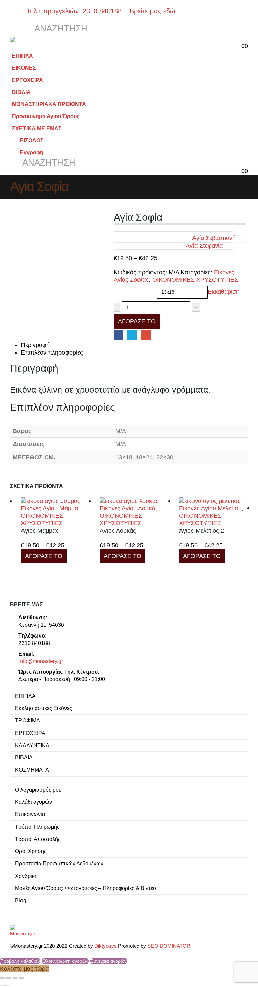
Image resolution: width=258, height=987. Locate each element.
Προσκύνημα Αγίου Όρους (45, 116)
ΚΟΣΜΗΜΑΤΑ (32, 770)
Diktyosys (105, 946)
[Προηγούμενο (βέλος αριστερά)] (2, 985)
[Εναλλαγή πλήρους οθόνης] (8, 978)
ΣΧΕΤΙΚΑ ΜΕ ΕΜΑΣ (37, 128)
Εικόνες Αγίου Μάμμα (49, 508)
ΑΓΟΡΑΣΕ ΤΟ (137, 321)
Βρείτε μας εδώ (151, 11)
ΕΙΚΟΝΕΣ (24, 68)
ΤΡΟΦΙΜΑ (27, 720)
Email (146, 335)
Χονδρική (26, 876)
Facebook (118, 335)
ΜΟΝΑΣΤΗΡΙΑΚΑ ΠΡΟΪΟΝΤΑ (49, 104)
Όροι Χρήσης (31, 851)
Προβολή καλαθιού (20, 961)
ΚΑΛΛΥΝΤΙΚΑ (32, 745)
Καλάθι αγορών (33, 802)
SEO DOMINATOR (168, 946)
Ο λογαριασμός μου (38, 790)
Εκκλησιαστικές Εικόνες (43, 708)
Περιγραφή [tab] (35, 345)
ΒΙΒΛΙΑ (21, 92)
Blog (20, 900)
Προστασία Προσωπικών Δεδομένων (59, 863)
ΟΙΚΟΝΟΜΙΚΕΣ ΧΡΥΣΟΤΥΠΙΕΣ (195, 279)
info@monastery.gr (40, 661)
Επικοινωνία (30, 814)
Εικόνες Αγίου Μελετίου (210, 508)
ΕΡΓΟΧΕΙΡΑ (27, 80)
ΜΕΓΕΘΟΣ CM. (132, 287)
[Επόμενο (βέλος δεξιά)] (8, 985)
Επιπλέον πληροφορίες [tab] (52, 352)
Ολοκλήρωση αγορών (65, 961)
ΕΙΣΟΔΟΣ (32, 140)
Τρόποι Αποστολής (38, 839)
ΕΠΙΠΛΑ (22, 56)
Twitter (132, 335)
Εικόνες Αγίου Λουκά (127, 508)
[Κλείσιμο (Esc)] (21, 978)
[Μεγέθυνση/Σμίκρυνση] (2, 978)
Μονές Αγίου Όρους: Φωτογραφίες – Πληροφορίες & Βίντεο (85, 888)
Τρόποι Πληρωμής (37, 827)
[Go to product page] (55, 501)
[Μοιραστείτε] (15, 978)
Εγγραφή (31, 152)
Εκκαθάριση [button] (224, 292)
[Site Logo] (28, 39)
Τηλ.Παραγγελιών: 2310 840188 (77, 11)
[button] (16, 28)
